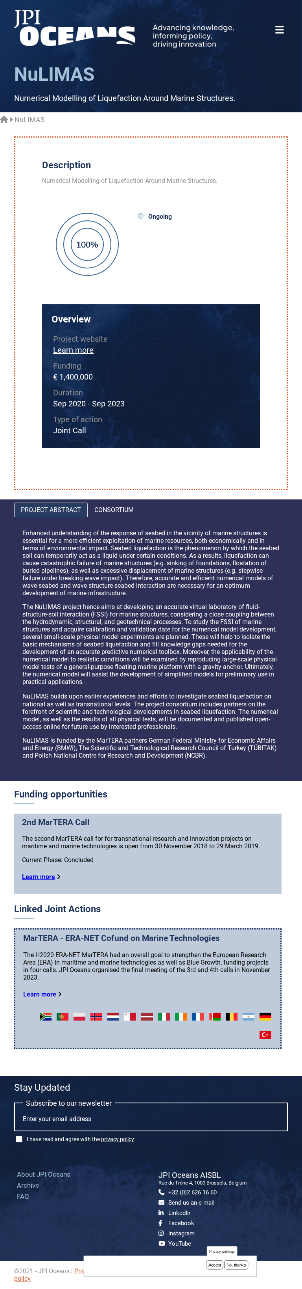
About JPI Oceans (43, 1174)
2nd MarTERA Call (56, 822)
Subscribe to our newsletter (69, 1103)
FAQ (23, 1196)
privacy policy (117, 1139)
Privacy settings (222, 1251)
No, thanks (236, 1265)
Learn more (73, 350)
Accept (214, 1265)
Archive (28, 1185)
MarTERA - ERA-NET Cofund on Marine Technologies (121, 938)
